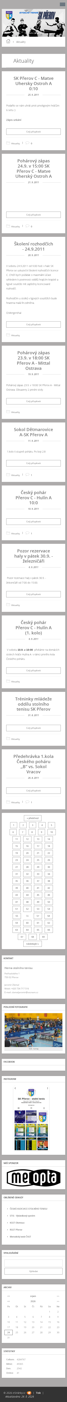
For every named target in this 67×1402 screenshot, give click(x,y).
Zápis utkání (13, 120)
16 (27, 846)
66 (49, 929)
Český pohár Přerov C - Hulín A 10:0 (34, 497)
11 (16, 839)
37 (38, 881)
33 (38, 874)
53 (38, 908)
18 (49, 846)
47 (16, 901)
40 (27, 887)
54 (49, 908)
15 (16, 846)
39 (16, 887)
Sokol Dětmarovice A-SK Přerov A (33, 431)
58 (48, 915)
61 (38, 922)
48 (27, 901)
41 (38, 887)
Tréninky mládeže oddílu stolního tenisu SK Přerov (33, 704)
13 (38, 839)
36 (27, 881)
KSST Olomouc (17, 1222)
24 (27, 860)
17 (38, 846)
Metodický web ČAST (20, 1236)
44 (27, 894)
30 (49, 867)
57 (38, 915)
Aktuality (15, 143)
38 (49, 881)
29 (38, 867)
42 (49, 887)
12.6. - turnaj (33, 1049)
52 (27, 908)
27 (16, 867)
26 (49, 860)
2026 (33, 1301)
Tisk (38, 1392)
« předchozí (33, 818)
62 (49, 922)
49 (38, 901)
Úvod (8, 41)
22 (49, 853)
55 (17, 915)
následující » (32, 943)
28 (27, 867)
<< (8, 1296)
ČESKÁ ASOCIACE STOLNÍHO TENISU (28, 1208)
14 (49, 839)
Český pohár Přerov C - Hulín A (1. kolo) (34, 627)
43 (16, 894)
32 (27, 874)
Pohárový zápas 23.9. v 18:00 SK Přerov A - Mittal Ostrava (33, 360)
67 (22, 936)
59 (16, 922)
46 (49, 894)
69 (43, 936)
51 (16, 908)
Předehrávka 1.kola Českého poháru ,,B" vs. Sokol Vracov (33, 764)
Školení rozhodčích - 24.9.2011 (33, 246)
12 (27, 839)
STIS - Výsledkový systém (22, 1215)
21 (38, 853)
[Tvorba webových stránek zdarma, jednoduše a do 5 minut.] (29, 1393)
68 (32, 936)
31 (16, 874)
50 (49, 901)
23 (16, 860)
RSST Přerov (16, 1229)
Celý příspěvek (33, 131)
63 (16, 929)
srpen (33, 1296)
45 (38, 894)
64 (27, 929)
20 (27, 853)
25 (38, 860)
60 (27, 922)
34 (49, 874)
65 (38, 929)
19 (16, 853)
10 (51, 832)
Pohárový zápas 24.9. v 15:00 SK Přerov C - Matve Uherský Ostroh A (33, 168)
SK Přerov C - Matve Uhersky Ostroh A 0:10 (34, 83)
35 (16, 881)
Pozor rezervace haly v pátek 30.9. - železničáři (33, 556)
